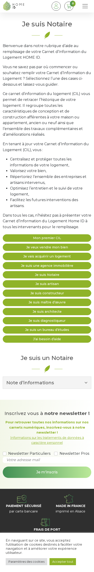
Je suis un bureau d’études (47, 330)
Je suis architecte (47, 312)
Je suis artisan (47, 284)
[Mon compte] (56, 6)
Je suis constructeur (47, 293)
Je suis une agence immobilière (47, 266)
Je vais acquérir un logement (47, 256)
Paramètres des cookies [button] (26, 561)
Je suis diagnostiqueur (47, 321)
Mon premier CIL (47, 238)
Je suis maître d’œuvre (47, 302)
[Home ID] (13, 6)
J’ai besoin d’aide (47, 339)
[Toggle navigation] (85, 6)
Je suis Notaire (47, 275)
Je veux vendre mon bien (47, 247)
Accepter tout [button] (62, 561)
